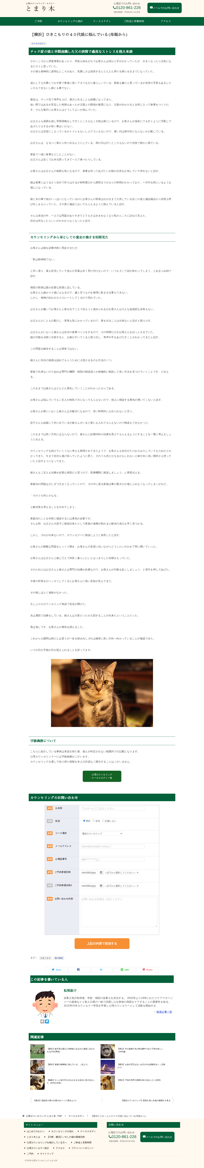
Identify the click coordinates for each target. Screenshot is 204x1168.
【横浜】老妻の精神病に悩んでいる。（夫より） (68, 1064)
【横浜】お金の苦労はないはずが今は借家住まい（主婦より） (141, 1065)
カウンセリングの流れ (70, 21)
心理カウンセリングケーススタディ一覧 (102, 776)
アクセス (166, 21)
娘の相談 (59, 958)
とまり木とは (33, 1137)
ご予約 (38, 21)
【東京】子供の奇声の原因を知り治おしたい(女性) (139, 1080)
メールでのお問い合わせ (166, 8)
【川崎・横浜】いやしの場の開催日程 (66, 1137)
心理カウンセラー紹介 (38, 1148)
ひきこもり (46, 958)
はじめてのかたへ (36, 1131)
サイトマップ (47, 1153)
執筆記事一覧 (164, 1012)
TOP (44, 1116)
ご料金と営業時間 (134, 21)
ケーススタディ (102, 21)
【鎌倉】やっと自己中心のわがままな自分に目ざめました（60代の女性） (71, 1081)
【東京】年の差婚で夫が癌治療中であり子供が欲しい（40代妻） (140, 1050)
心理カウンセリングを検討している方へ (47, 1142)
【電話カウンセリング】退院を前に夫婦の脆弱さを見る (146, 1100)
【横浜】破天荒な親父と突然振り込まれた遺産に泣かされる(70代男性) (71, 1050)
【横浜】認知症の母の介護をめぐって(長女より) (54, 1100)
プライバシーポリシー (82, 1148)
